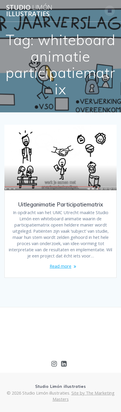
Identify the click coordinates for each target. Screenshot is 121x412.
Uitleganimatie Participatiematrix (60, 204)
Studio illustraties (29, 10)
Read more (60, 266)
